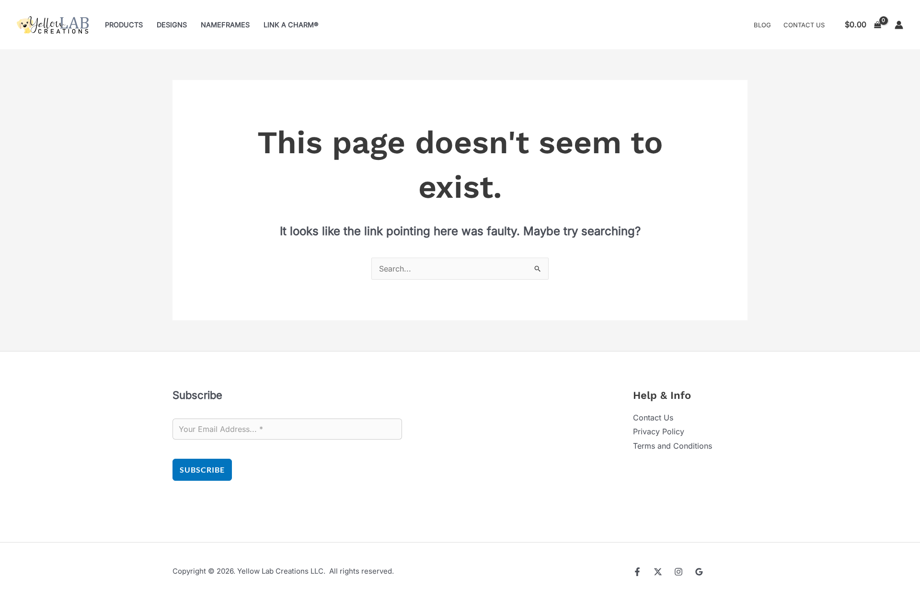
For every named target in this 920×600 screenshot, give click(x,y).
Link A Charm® (291, 25)
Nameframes (225, 25)
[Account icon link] (899, 25)
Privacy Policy (658, 431)
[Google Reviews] (699, 571)
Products (124, 25)
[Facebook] (637, 571)
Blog (762, 25)
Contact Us (804, 25)
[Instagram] (678, 571)
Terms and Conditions (672, 446)
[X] (658, 571)
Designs (172, 25)
